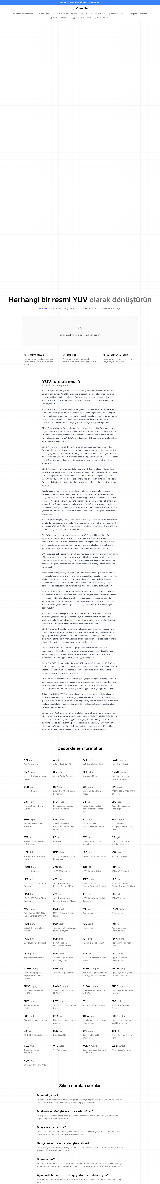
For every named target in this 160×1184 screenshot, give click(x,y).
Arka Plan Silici (117, 14)
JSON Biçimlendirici (61, 18)
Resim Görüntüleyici (24, 14)
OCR (85, 14)
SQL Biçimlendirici (83, 18)
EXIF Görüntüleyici (46, 14)
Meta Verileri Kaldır (69, 14)
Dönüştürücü (99, 14)
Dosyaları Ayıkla (103, 18)
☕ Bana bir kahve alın (90, 2)
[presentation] (80, 331)
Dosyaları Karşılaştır (138, 14)
